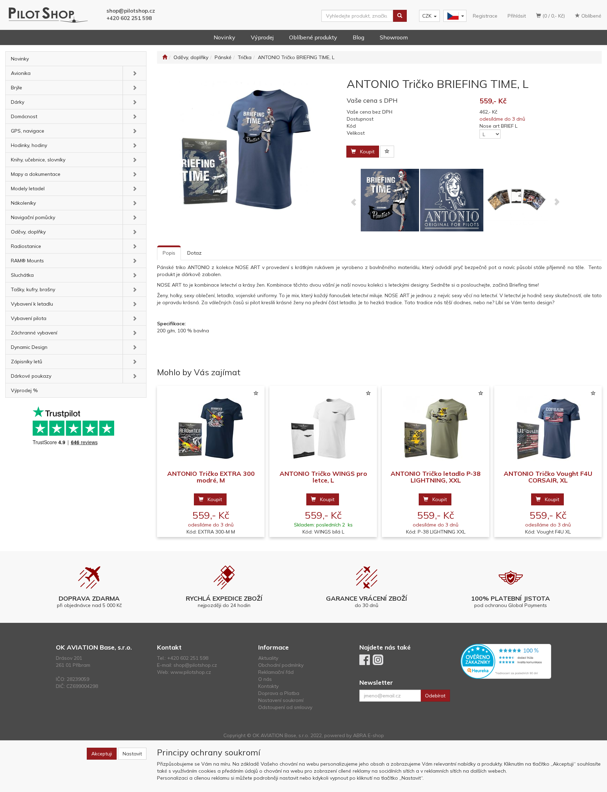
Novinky (224, 37)
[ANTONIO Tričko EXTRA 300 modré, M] (211, 428)
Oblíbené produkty (313, 37)
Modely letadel (28, 188)
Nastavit (132, 754)
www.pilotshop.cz (190, 672)
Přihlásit (517, 16)
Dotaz (194, 253)
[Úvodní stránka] (164, 57)
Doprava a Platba (278, 693)
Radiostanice (26, 246)
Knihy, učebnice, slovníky (38, 160)
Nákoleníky (23, 203)
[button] (134, 73)
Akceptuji (101, 754)
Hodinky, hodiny (29, 145)
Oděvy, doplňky (28, 232)
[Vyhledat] (400, 16)
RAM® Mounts (27, 260)
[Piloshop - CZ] (454, 16)
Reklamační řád (276, 672)
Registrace (485, 16)
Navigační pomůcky (33, 217)
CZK (426, 16)
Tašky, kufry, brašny (33, 289)
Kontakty (268, 686)
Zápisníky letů (26, 361)
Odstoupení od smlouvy (285, 707)
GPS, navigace (27, 131)
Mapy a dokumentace (35, 174)
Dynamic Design (29, 347)
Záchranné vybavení (34, 333)
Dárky (17, 102)
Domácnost (24, 116)
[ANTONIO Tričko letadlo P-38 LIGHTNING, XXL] (435, 428)
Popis (169, 253)
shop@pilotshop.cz (130, 10)
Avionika (21, 73)
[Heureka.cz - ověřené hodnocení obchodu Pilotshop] (506, 661)
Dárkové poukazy (31, 376)
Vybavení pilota (28, 318)
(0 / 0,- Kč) (553, 16)
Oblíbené (590, 16)
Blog (358, 37)
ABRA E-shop (368, 735)
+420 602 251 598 (129, 18)
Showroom (394, 37)
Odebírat (435, 695)
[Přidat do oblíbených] (387, 152)
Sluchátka (22, 275)
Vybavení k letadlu (32, 304)
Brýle (16, 87)
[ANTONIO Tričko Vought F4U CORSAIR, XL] (548, 428)
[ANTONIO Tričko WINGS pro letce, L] (323, 428)
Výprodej (262, 37)
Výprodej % (24, 390)
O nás (265, 679)
